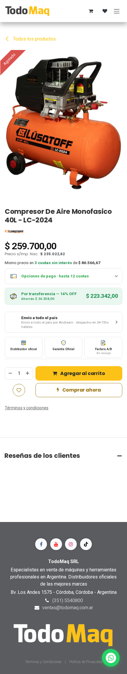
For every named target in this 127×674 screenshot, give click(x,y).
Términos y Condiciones (44, 662)
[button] (63, 322)
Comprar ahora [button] (81, 390)
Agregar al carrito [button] (82, 373)
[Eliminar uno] (10, 373)
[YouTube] (56, 544)
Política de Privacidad (85, 662)
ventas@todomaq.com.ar (67, 607)
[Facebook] (41, 544)
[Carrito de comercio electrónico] (91, 11)
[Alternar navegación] (117, 11)
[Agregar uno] (28, 373)
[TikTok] (86, 544)
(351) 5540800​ (67, 600)
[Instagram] (71, 544)
